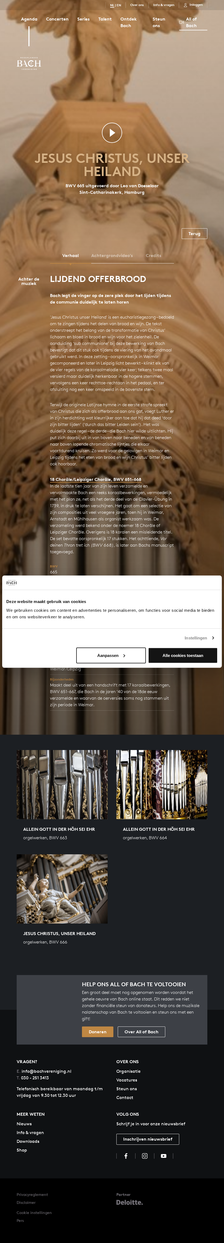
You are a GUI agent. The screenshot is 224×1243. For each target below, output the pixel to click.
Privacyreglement (32, 1194)
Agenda (29, 19)
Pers (20, 1220)
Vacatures (126, 1080)
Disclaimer (26, 1202)
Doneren (98, 1031)
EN (119, 5)
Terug (194, 233)
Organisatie (128, 1071)
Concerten (57, 19)
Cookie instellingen (34, 1212)
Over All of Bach (141, 1031)
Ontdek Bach (128, 22)
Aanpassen (108, 655)
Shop (22, 1150)
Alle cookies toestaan (183, 655)
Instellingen (196, 638)
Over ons (137, 5)
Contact (124, 1097)
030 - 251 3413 (33, 1077)
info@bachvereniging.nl (44, 1071)
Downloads (28, 1141)
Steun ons (159, 22)
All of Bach (191, 22)
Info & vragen (163, 5)
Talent (105, 19)
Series (83, 19)
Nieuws (24, 1123)
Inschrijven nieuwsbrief (147, 1139)
